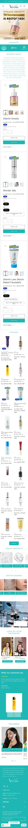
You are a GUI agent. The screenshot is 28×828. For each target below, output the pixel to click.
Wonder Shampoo (18, 536)
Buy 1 (6, 211)
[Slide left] (12, 572)
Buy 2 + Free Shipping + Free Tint (14, 216)
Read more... (4, 758)
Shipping (5, 128)
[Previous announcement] (2, 1)
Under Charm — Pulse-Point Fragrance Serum (7, 355)
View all (14, 545)
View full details (7, 148)
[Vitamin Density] (5, 114)
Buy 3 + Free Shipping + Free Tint (14, 305)
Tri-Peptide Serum (5, 381)
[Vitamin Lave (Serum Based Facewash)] (5, 275)
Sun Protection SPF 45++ (19, 381)
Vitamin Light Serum (18, 510)
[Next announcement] (25, 1)
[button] (3, 6)
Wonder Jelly (4, 405)
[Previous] (2, 744)
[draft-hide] (11, 186)
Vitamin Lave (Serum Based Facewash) (20, 406)
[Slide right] (15, 572)
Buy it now (14, 144)
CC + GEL (16, 354)
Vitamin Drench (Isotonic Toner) (6, 460)
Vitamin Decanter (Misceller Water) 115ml (7, 435)
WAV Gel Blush (17, 459)
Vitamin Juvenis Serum (6, 510)
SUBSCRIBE (14, 822)
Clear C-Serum (17, 434)
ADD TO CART (7, 663)
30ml (6, 205)
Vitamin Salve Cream (5, 536)
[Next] (25, 744)
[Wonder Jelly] (5, 186)
